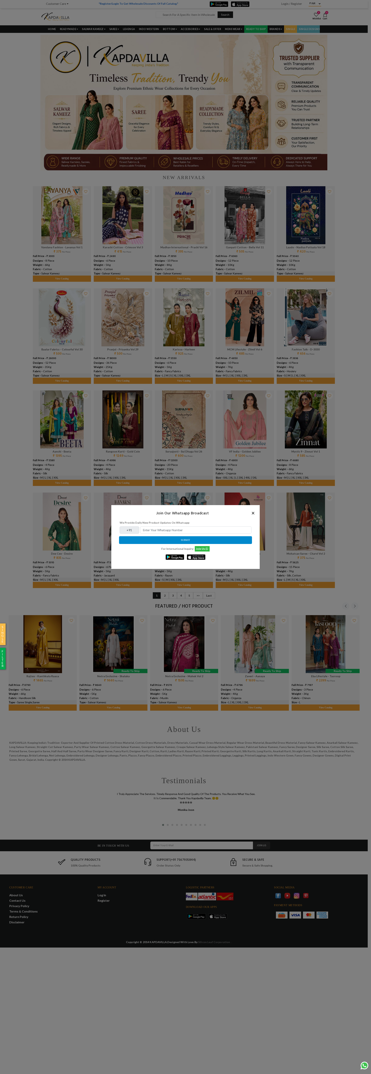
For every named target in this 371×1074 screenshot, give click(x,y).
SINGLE (2, 634)
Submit (185, 540)
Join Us (200, 548)
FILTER (2, 659)
